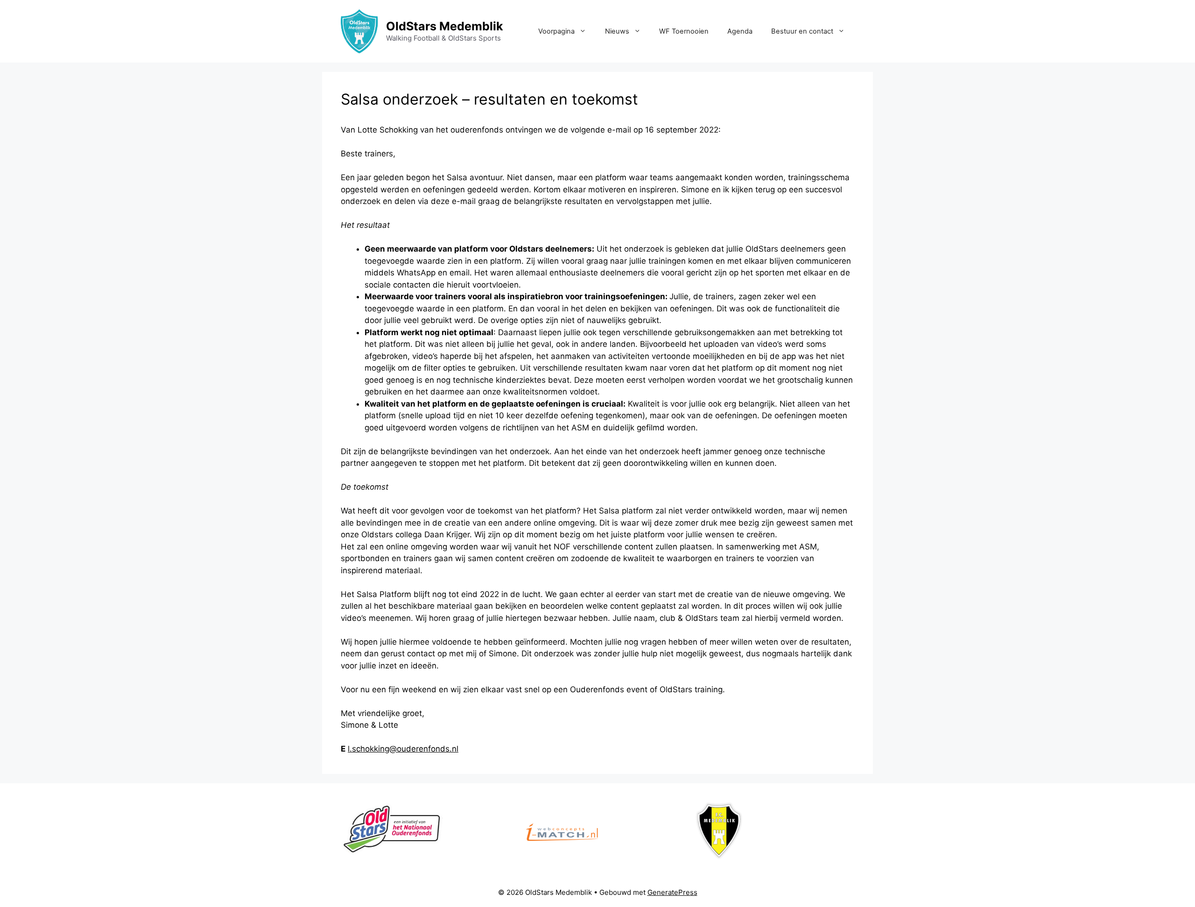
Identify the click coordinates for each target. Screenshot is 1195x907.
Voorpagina (556, 31)
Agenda (739, 31)
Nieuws (617, 31)
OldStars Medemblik (444, 26)
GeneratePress (672, 892)
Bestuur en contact (802, 31)
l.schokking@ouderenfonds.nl (403, 748)
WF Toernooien (684, 31)
